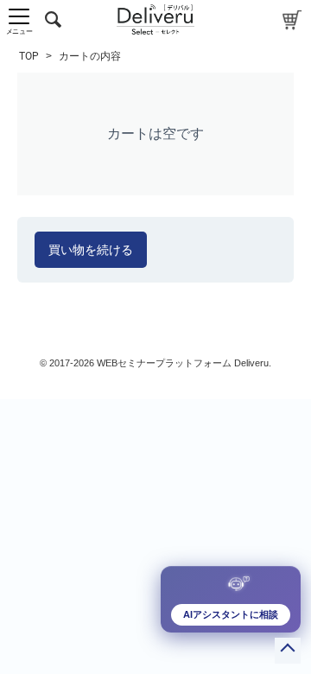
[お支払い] (292, 19)
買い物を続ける (90, 250)
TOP (29, 56)
